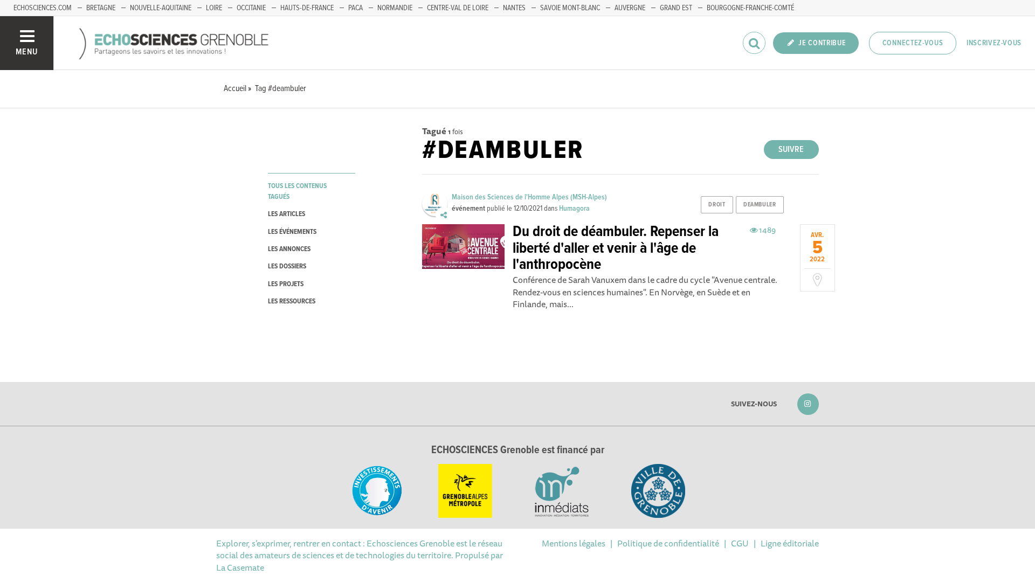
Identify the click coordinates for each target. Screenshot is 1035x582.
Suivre (791, 149)
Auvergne (630, 8)
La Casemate (240, 567)
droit (716, 205)
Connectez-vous (912, 43)
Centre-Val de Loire (457, 8)
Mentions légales (573, 543)
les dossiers (287, 266)
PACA (355, 8)
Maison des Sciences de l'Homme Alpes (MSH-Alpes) (529, 197)
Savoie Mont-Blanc (570, 8)
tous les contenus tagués (297, 191)
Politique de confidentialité (668, 543)
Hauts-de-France (307, 8)
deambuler (759, 205)
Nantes (514, 8)
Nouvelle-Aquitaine (160, 8)
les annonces (289, 249)
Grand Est (676, 8)
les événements (292, 232)
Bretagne (100, 8)
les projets (285, 284)
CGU (740, 543)
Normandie (394, 8)
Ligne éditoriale (790, 543)
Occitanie (251, 8)
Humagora (574, 208)
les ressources (291, 301)
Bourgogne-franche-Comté (750, 8)
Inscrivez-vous (994, 43)
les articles (286, 214)
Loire (214, 8)
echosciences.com (42, 8)
